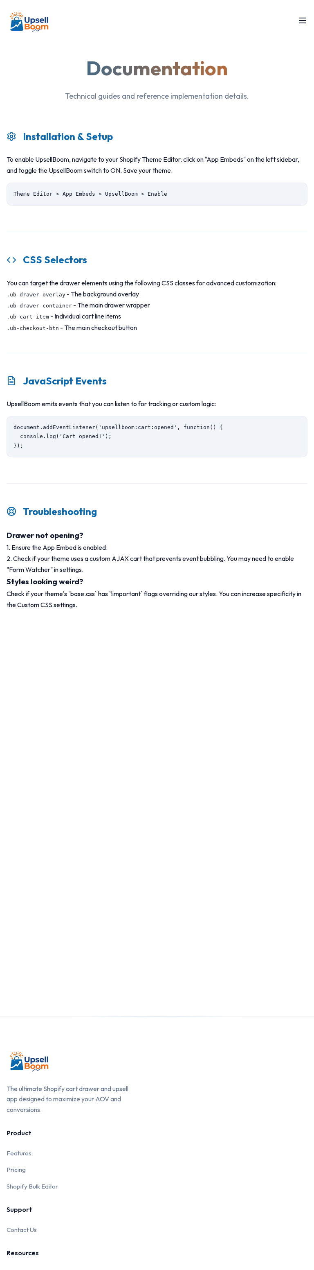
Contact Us (22, 1230)
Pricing (16, 1169)
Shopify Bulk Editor (32, 1186)
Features (19, 1153)
